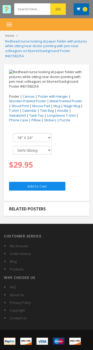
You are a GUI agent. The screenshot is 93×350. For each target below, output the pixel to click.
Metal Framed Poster (66, 101)
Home (9, 35)
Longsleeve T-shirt (61, 115)
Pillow (36, 120)
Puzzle (65, 120)
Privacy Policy (20, 302)
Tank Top (36, 115)
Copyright (17, 310)
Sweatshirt (17, 115)
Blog (13, 261)
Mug (56, 106)
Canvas (29, 96)
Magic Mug (72, 106)
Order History (20, 253)
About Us (17, 295)
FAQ (13, 287)
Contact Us (18, 318)
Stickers (50, 120)
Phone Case (18, 120)
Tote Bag (47, 110)
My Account (19, 246)
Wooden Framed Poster (27, 101)
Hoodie (62, 110)
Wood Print (20, 106)
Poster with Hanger (53, 96)
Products (17, 269)
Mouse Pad (41, 106)
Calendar (29, 110)
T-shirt (14, 110)
